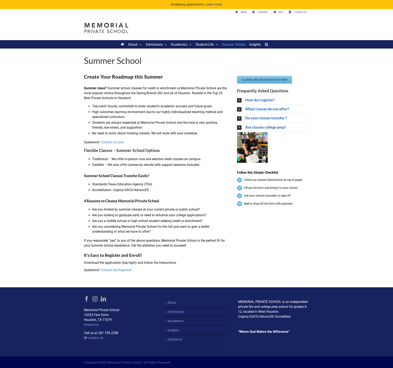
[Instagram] (95, 298)
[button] (266, 44)
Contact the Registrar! (117, 270)
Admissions (176, 312)
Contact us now (112, 142)
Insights (173, 330)
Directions (91, 325)
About (172, 303)
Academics (176, 321)
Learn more (213, 4)
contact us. (96, 338)
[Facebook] (86, 298)
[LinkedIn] (103, 298)
